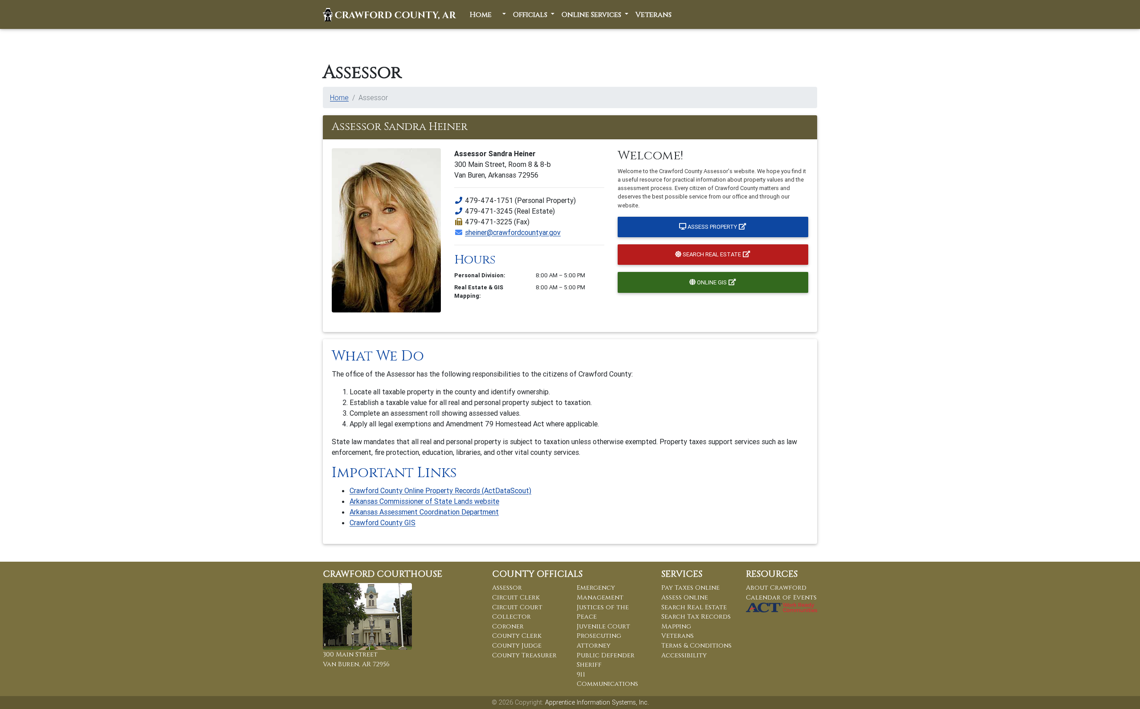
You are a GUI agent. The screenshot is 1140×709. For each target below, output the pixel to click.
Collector (511, 616)
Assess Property (712, 227)
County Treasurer (524, 655)
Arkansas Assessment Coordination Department (424, 511)
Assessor (507, 587)
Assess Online (684, 597)
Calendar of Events (781, 597)
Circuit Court (517, 607)
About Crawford (776, 587)
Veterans (653, 15)
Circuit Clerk (516, 597)
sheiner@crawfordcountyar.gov (513, 232)
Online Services (592, 15)
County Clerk (517, 636)
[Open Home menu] (503, 14)
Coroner (508, 626)
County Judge (517, 645)
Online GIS (712, 282)
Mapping (676, 626)
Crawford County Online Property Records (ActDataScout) (440, 490)
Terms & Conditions (696, 645)
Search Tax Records (696, 616)
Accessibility (684, 655)
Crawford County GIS (382, 522)
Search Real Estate (711, 254)
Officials (531, 15)
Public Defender (606, 655)
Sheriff (589, 664)
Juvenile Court (603, 626)
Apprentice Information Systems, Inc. (597, 702)
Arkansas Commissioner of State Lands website (424, 501)
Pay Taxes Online (690, 587)
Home (481, 15)
